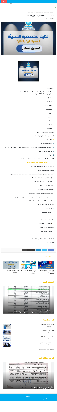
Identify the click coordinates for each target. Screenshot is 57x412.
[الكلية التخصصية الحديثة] (6, 3)
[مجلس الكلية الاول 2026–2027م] (7, 344)
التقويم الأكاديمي (46, 398)
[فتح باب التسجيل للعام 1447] (11, 265)
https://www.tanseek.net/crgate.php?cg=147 (38, 162)
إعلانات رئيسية (46, 12)
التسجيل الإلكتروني (17, 398)
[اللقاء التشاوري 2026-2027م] (7, 332)
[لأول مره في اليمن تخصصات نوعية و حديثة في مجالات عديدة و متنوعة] (28, 265)
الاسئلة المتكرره (10, 398)
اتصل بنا (23, 398)
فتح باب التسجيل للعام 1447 (13, 270)
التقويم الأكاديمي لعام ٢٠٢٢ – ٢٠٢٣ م (43, 388)
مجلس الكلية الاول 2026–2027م (47, 342)
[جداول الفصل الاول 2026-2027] (7, 338)
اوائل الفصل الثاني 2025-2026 (47, 324)
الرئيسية (51, 12)
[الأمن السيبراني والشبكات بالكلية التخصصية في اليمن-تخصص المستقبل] (46, 265)
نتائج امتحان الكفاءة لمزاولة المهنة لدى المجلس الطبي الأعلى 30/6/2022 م (33, 312)
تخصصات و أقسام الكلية (37, 398)
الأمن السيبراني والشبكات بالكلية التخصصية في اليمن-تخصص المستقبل (47, 272)
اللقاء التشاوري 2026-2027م (48, 330)
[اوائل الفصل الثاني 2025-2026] (7, 326)
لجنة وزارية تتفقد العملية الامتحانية (46, 349)
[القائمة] (55, 4)
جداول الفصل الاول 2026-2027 (47, 336)
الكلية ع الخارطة (29, 398)
